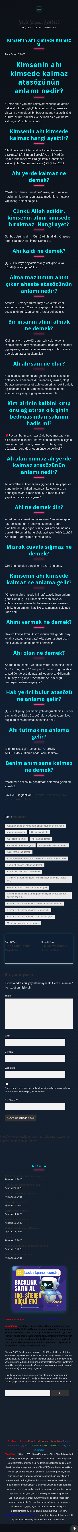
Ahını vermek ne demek (18, 852)
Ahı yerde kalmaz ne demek (53, 845)
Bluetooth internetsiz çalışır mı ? (20, 1193)
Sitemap (33, 1141)
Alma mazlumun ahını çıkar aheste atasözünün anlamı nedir (36, 858)
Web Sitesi (10, 1068)
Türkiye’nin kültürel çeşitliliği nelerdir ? (24, 1228)
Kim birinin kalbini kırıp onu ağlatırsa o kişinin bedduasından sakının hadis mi (36, 895)
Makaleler (19, 816)
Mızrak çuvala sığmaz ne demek (23, 923)
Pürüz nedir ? (11, 1237)
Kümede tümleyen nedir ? (17, 1219)
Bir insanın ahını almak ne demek (23, 871)
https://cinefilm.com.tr (13, 1141)
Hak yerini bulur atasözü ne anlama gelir (27, 887)
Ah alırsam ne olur (16, 832)
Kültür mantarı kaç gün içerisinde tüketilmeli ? (27, 1246)
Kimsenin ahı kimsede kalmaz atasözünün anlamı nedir (34, 903)
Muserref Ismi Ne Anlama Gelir (54, 948)
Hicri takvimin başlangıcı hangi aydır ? (23, 1185)
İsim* (7, 1036)
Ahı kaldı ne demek (16, 839)
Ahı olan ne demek (41, 839)
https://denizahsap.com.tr (54, 1136)
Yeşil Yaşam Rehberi (39, 22)
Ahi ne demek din (39, 832)
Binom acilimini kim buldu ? (18, 1254)
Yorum (8, 996)
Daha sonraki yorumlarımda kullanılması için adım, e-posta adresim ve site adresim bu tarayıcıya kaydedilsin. (38, 1090)
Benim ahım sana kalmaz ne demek (24, 865)
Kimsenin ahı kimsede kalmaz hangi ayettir (28, 910)
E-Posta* (9, 1052)
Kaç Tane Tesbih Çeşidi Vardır (17, 948)
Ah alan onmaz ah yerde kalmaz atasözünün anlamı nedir (35, 826)
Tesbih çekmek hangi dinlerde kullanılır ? (25, 1176)
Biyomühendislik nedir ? (17, 1211)
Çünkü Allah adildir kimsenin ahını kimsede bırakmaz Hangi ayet (36, 879)
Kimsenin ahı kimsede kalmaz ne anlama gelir (29, 916)
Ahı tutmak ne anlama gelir (20, 845)
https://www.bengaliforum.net (18, 1136)
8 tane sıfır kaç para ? (15, 1202)
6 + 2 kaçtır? (11, 1100)
